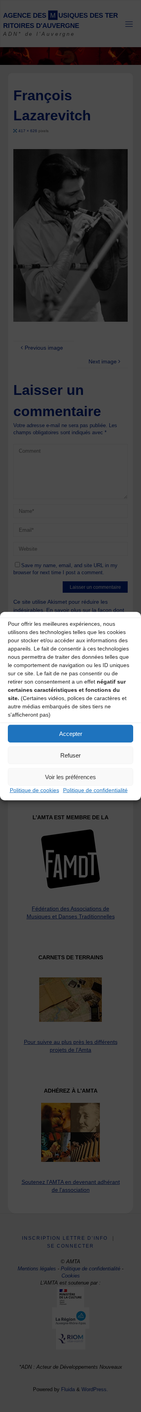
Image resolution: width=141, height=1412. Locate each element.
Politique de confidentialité (95, 790)
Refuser (70, 755)
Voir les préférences (70, 776)
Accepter (70, 733)
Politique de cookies (34, 790)
